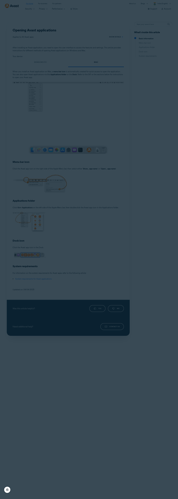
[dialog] (89, 249)
